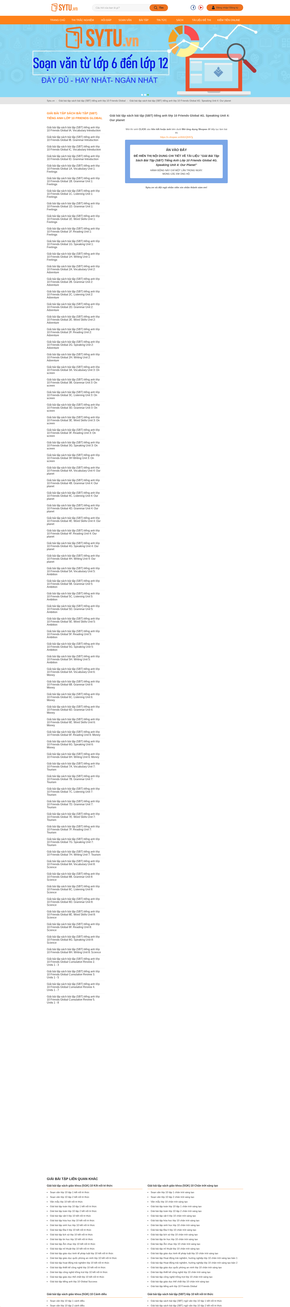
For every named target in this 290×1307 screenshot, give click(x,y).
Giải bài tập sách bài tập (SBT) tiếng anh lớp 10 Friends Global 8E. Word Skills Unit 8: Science (73, 914)
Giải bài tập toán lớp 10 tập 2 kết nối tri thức (73, 1211)
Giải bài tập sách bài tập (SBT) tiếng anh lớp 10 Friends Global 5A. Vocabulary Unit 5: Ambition (73, 571)
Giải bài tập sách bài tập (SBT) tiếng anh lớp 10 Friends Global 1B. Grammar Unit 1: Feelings (73, 181)
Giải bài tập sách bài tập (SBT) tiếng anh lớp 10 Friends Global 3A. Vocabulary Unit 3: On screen (73, 370)
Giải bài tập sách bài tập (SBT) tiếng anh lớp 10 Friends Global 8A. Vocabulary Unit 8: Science (73, 864)
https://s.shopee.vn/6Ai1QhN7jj (176, 137)
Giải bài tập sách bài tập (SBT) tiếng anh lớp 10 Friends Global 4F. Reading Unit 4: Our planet (73, 533)
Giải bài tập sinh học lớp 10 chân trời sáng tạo (175, 1225)
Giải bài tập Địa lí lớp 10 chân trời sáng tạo (173, 1229)
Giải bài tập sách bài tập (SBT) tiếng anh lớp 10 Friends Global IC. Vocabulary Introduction (74, 148)
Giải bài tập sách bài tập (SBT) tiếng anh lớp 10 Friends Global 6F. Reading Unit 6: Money (73, 733)
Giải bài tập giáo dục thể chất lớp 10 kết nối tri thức (77, 1276)
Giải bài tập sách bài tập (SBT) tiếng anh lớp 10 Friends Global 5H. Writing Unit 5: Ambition (73, 659)
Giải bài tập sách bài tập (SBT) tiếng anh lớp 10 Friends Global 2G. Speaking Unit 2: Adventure (73, 344)
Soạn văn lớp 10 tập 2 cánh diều (67, 1305)
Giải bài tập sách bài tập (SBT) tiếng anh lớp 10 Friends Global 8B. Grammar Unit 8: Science (73, 876)
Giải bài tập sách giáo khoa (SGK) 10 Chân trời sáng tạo (183, 1185)
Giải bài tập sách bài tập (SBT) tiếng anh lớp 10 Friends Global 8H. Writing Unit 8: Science (74, 951)
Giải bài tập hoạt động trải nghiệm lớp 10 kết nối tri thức (79, 1262)
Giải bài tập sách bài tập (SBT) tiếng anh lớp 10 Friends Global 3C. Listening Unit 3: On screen (73, 395)
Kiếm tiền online (228, 20)
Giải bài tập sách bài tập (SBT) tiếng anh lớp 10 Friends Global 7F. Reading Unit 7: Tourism (73, 829)
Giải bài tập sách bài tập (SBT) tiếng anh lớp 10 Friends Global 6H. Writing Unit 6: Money (73, 755)
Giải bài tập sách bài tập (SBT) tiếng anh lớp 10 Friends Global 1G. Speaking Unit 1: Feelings (73, 244)
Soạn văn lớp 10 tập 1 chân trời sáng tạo (172, 1192)
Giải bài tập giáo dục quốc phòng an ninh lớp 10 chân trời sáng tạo (186, 1267)
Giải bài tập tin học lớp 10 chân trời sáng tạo (174, 1239)
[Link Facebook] (193, 7)
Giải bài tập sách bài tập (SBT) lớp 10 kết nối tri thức (180, 1294)
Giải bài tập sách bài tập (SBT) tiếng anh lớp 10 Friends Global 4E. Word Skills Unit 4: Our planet (74, 521)
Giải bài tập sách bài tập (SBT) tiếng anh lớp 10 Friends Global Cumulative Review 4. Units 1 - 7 (73, 987)
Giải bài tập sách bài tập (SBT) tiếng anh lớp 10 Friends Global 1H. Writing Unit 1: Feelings (73, 256)
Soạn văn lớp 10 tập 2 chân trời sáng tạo (172, 1197)
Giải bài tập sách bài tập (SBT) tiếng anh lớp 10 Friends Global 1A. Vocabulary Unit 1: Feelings (73, 168)
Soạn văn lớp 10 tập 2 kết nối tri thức (69, 1197)
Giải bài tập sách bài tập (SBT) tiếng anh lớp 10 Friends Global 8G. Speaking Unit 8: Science (73, 939)
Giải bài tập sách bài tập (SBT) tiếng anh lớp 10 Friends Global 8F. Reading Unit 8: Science (73, 927)
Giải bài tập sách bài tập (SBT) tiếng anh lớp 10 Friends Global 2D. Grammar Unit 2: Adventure (73, 307)
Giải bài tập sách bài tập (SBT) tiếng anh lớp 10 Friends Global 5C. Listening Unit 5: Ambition (73, 596)
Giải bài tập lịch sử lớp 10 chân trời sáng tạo (174, 1234)
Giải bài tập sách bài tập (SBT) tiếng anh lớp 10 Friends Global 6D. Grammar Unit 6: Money (73, 709)
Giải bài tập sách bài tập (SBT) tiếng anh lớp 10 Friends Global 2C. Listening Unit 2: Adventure (73, 294)
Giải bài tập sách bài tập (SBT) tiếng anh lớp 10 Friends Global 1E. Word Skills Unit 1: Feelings (73, 219)
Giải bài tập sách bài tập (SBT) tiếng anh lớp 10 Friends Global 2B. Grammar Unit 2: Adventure (73, 281)
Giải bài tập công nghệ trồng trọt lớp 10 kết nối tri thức (79, 1272)
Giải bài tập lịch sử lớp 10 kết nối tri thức (71, 1234)
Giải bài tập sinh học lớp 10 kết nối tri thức (72, 1225)
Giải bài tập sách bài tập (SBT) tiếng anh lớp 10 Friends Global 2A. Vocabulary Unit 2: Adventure (73, 269)
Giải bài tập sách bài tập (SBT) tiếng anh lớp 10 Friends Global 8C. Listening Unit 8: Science (73, 889)
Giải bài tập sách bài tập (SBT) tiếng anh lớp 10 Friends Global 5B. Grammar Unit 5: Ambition (73, 583)
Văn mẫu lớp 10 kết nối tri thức (66, 1201)
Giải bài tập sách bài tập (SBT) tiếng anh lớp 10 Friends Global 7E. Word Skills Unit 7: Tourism (73, 816)
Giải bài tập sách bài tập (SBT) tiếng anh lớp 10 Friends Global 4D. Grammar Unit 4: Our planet (73, 508)
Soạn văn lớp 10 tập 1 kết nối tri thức (69, 1192)
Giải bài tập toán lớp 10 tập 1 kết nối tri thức (73, 1206)
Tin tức (162, 20)
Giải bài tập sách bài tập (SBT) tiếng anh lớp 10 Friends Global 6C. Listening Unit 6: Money (73, 697)
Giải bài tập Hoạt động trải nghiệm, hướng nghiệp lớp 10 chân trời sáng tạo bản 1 (194, 1258)
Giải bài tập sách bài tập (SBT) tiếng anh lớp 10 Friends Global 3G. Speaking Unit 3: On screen (73, 445)
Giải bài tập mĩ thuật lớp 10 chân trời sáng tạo (175, 1248)
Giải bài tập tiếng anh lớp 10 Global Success (73, 1281)
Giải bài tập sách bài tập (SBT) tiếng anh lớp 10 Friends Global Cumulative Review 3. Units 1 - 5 (73, 974)
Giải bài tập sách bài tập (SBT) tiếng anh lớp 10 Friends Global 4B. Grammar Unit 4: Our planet (73, 483)
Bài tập (144, 20)
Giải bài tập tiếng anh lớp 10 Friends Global (174, 1286)
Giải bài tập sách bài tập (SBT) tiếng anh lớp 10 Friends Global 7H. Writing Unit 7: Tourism (74, 853)
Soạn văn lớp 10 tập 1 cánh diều (67, 1300)
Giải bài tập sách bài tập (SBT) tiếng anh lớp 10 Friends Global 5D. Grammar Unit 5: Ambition (73, 609)
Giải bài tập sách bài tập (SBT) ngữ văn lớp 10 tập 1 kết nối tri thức (186, 1300)
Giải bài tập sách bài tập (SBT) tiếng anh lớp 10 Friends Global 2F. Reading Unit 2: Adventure (73, 332)
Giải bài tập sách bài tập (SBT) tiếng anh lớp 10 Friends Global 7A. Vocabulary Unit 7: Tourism (73, 766)
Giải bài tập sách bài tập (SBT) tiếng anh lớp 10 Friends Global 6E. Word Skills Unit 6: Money (73, 722)
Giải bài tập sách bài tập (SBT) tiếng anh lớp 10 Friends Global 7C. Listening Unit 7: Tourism (73, 791)
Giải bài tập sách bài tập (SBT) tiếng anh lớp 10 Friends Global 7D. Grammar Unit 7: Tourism (73, 804)
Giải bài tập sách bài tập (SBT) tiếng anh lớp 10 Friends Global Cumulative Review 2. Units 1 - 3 (73, 961)
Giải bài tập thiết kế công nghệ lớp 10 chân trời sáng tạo (180, 1272)
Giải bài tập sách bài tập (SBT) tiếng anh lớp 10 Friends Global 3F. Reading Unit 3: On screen (73, 432)
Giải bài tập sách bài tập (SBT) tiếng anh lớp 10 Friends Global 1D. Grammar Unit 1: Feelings (73, 206)
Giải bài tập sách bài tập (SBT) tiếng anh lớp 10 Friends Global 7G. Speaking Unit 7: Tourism (73, 842)
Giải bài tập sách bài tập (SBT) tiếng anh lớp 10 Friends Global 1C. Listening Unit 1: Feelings (73, 193)
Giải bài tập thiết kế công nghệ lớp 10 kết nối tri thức (78, 1267)
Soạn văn (125, 20)
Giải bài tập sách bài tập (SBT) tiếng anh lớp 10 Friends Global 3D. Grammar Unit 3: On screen (73, 407)
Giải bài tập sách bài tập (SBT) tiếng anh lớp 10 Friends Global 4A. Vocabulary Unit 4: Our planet (73, 470)
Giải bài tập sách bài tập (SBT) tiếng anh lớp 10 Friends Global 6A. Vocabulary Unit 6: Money (73, 672)
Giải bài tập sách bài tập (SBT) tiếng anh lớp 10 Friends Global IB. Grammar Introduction (73, 138)
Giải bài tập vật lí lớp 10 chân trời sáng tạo (173, 1215)
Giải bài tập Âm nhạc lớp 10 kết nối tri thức (72, 1244)
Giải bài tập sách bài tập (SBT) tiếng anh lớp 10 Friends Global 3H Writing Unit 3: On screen (73, 458)
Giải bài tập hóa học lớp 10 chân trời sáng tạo (175, 1220)
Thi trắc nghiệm (82, 20)
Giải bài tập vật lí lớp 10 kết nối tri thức (70, 1215)
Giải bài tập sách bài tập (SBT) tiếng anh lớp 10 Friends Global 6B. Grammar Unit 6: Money (73, 684)
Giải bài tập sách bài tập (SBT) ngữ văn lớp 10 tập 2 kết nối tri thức (186, 1305)
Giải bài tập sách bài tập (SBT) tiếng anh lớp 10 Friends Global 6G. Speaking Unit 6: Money (73, 744)
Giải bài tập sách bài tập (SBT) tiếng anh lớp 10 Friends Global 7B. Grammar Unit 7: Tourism (73, 779)
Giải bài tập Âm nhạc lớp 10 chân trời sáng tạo (175, 1244)
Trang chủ (57, 20)
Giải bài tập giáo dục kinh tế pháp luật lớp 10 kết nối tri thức (81, 1253)
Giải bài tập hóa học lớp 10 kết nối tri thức (72, 1220)
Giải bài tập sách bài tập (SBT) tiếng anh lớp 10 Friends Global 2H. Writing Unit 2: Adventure (73, 357)
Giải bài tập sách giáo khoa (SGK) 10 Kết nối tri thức (80, 1185)
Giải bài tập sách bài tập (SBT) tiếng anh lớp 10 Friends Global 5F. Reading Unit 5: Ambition (73, 634)
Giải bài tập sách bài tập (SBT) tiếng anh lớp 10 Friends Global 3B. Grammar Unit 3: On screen (73, 382)
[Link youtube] (200, 7)
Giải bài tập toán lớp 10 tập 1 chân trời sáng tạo (176, 1206)
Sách (179, 20)
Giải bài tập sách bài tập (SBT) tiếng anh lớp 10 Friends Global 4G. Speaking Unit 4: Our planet (73, 546)
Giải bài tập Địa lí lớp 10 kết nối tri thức (70, 1229)
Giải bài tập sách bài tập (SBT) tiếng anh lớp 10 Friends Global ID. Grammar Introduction (73, 158)
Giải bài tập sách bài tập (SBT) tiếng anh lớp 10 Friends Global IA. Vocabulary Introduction (74, 129)
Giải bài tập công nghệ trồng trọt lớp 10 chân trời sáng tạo (181, 1276)
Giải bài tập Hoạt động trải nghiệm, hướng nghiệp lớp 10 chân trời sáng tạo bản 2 (194, 1262)
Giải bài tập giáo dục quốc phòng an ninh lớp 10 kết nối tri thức (83, 1258)
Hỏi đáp (106, 20)
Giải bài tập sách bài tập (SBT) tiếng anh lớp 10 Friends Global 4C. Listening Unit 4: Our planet (73, 495)
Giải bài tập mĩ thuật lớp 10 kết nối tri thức (72, 1248)
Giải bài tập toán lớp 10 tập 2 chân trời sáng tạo (176, 1211)
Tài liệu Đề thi (201, 20)
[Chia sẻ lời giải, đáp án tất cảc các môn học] (64, 7)
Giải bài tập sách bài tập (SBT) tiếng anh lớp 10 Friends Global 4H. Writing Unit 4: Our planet (73, 558)
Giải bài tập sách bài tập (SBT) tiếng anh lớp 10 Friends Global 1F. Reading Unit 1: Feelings (73, 231)
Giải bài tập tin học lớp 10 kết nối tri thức (71, 1239)
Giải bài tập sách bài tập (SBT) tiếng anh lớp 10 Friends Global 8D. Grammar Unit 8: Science (73, 902)
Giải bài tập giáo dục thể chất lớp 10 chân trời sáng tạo (180, 1281)
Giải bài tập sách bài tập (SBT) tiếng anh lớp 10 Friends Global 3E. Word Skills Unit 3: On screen (73, 420)
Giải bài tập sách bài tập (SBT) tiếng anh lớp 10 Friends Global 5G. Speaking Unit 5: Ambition (73, 646)
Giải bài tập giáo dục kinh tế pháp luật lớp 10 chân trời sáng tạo (184, 1253)
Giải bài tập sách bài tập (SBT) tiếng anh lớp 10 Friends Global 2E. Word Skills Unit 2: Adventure (73, 319)
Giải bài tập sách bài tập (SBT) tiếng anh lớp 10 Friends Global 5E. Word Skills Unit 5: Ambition (73, 621)
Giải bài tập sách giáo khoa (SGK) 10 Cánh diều (77, 1294)
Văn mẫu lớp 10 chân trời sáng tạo (169, 1201)
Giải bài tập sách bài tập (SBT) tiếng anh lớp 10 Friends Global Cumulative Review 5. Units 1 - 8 (73, 999)
